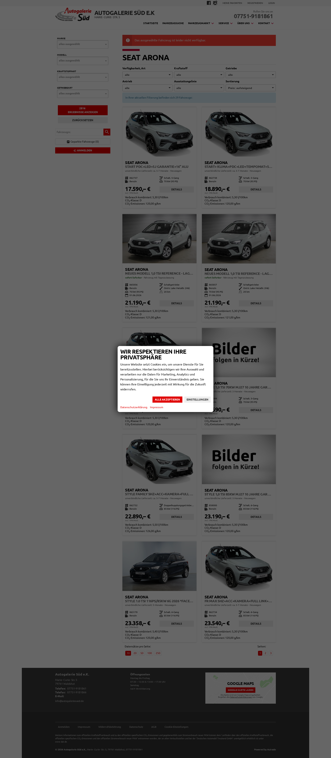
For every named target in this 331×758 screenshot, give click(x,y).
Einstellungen (197, 399)
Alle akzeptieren (167, 399)
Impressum (156, 407)
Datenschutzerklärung (133, 407)
